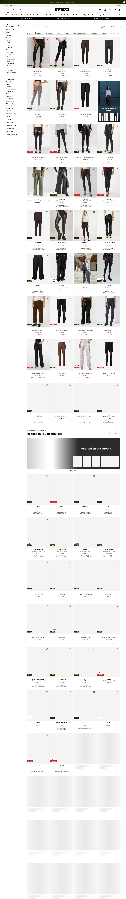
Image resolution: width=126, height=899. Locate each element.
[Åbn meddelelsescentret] (110, 9)
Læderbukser (45, 24)
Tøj (33, 24)
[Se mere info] (38, 78)
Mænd (15, 9)
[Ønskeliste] (115, 10)
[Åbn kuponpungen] (100, 10)
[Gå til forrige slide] (109, 433)
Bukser (38, 24)
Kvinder (8, 9)
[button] (104, 27)
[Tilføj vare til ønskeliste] (47, 40)
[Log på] (105, 10)
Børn (21, 9)
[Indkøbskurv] (119, 10)
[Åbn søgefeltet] (118, 15)
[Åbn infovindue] (124, 2)
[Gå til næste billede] (118, 433)
